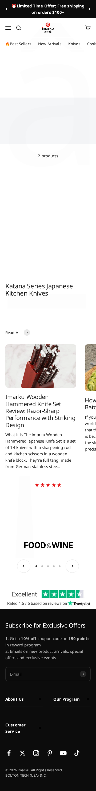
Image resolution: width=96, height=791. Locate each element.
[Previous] (6, 9)
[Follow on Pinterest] (49, 753)
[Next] (90, 9)
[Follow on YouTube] (63, 753)
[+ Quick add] (40, 200)
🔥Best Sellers (18, 43)
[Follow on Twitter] (22, 753)
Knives (74, 43)
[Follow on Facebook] (9, 753)
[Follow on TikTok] (77, 753)
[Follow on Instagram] (36, 753)
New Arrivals (49, 43)
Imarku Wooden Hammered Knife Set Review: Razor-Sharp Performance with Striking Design (40, 411)
